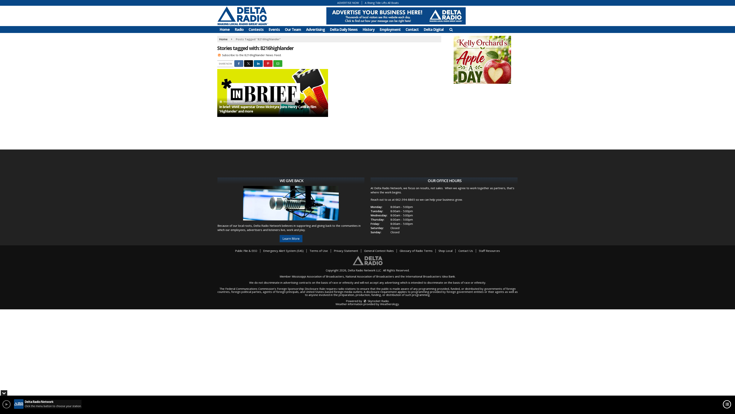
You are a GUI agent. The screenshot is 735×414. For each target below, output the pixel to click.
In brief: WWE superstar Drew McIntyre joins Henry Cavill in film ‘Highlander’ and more (267, 108)
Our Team (293, 29)
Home (225, 29)
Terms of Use (319, 251)
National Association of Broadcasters (369, 276)
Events (274, 29)
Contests (256, 29)
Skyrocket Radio (378, 301)
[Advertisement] (396, 16)
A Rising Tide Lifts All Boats (382, 3)
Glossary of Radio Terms (416, 251)
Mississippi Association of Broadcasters (318, 276)
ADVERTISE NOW (348, 3)
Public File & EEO (246, 251)
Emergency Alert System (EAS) (283, 251)
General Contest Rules (379, 251)
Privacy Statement (346, 251)
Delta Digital (433, 29)
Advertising (315, 29)
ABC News (258, 101)
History (369, 29)
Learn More (291, 239)
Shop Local (445, 251)
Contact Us (465, 251)
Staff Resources (489, 251)
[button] (451, 29)
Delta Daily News (344, 29)
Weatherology (389, 304)
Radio (239, 29)
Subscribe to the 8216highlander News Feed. (251, 55)
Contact (412, 29)
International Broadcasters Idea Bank (430, 276)
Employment (390, 29)
